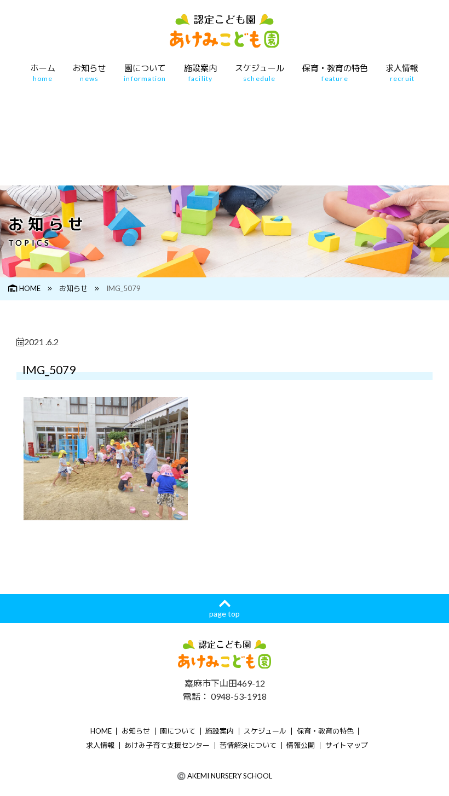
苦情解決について (248, 745)
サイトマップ (346, 745)
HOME (30, 288)
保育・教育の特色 (335, 73)
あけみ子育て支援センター (167, 745)
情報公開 (300, 745)
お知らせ (89, 73)
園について (145, 73)
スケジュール (259, 73)
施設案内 (200, 73)
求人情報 (401, 73)
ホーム (43, 73)
